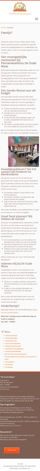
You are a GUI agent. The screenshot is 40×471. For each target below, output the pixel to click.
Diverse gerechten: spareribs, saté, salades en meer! (21, 358)
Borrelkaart (9, 367)
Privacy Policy (5, 389)
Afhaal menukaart (11, 335)
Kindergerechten (11, 341)
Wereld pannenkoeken (13, 351)
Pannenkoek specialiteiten (14, 348)
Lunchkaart (9, 364)
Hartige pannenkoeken (13, 346)
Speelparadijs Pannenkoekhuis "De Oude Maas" (19, 466)
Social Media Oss (24, 468)
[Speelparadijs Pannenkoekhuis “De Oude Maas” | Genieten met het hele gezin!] (20, 7)
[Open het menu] (36, 19)
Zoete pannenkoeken (12, 343)
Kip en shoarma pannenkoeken (16, 354)
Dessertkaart (9, 362)
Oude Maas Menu (11, 338)
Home (3, 27)
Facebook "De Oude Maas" (9, 387)
